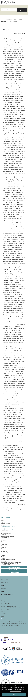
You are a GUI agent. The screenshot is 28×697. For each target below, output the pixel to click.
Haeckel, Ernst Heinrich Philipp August (9, 529)
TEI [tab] (9, 29)
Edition (3, 588)
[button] (26, 2)
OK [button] (14, 694)
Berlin (2, 531)
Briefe (3, 591)
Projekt (3, 585)
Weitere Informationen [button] (15, 691)
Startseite (4, 579)
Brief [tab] (4, 29)
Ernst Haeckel (6, 582)
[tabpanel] (14, 272)
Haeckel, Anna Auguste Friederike (8, 526)
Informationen (7, 594)
